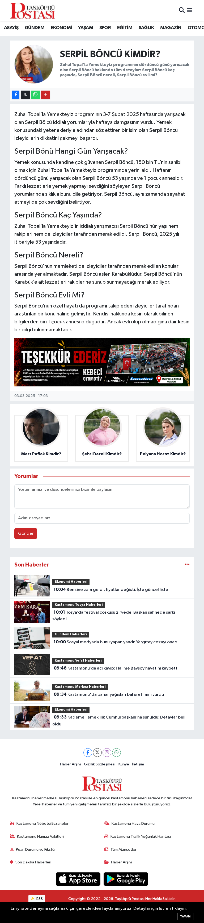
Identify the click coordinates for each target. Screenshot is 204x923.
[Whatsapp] (116, 752)
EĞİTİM (124, 27)
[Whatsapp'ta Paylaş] (35, 95)
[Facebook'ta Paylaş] (15, 95)
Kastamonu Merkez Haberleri (80, 687)
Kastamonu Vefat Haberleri (78, 660)
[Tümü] (187, 565)
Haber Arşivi (70, 764)
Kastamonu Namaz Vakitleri (40, 837)
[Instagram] (107, 752)
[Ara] (182, 10)
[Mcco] (102, 362)
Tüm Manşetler (123, 849)
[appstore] (79, 879)
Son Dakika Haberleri (33, 862)
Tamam (185, 916)
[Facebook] (87, 752)
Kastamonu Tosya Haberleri (79, 605)
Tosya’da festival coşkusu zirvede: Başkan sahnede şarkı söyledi (113, 616)
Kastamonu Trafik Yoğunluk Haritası (140, 837)
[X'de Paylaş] (25, 95)
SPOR (105, 27)
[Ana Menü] (189, 10)
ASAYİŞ (11, 27)
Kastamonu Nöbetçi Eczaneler (42, 824)
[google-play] (126, 879)
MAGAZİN (170, 27)
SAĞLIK (146, 27)
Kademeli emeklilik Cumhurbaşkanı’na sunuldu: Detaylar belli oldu (119, 720)
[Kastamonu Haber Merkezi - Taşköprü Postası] (32, 10)
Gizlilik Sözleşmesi (99, 764)
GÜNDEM (34, 27)
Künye (123, 764)
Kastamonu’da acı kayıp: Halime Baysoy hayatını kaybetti (116, 668)
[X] (97, 752)
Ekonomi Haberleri (71, 581)
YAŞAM (85, 27)
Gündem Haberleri (71, 634)
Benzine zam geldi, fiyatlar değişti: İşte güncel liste (111, 589)
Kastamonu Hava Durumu (133, 824)
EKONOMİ (61, 27)
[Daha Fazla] (45, 95)
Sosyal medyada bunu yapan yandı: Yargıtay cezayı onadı (116, 642)
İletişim (138, 764)
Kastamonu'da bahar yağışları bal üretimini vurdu (109, 694)
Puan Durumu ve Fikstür (36, 849)
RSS (39, 899)
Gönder (26, 533)
